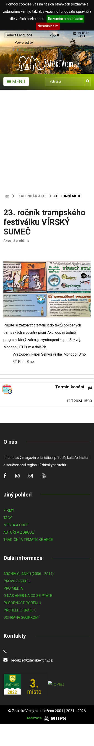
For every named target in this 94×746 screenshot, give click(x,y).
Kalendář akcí (32, 196)
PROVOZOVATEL (17, 581)
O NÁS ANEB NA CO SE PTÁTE (27, 595)
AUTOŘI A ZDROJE (18, 532)
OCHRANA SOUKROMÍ (21, 617)
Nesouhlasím (47, 26)
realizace (35, 718)
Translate (28, 50)
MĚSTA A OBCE (15, 525)
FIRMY (8, 510)
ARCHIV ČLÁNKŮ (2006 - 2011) (28, 574)
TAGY (7, 518)
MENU (18, 81)
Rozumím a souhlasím (65, 19)
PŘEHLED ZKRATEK (19, 610)
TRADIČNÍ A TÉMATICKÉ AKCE (28, 539)
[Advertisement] (47, 139)
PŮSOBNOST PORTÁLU (22, 603)
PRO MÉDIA (13, 588)
